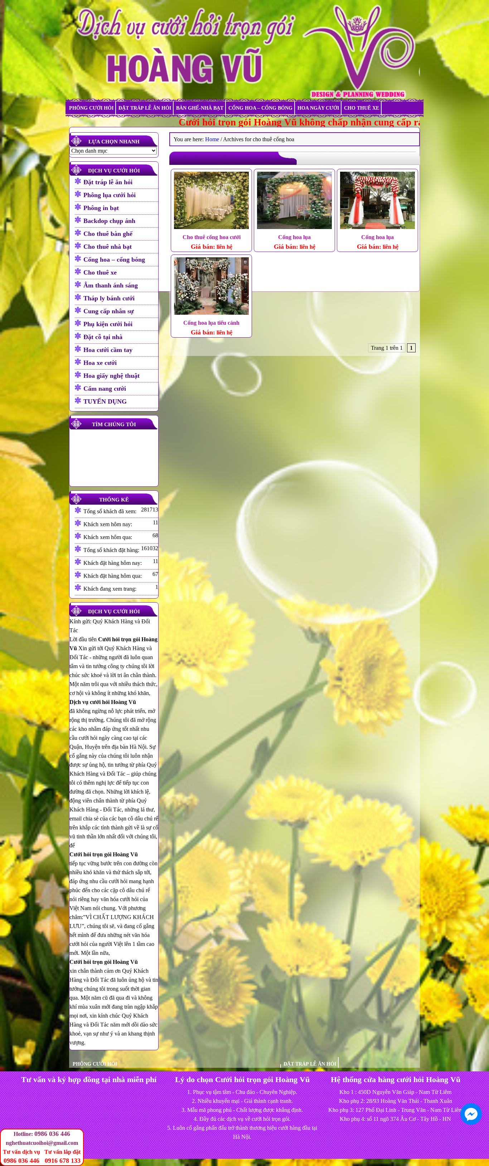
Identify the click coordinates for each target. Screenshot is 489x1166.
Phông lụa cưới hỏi (109, 195)
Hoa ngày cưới (318, 108)
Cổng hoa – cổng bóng (260, 108)
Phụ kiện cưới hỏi (107, 324)
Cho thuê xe (361, 108)
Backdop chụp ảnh (109, 220)
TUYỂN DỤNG (105, 401)
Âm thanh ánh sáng (110, 285)
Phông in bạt (101, 207)
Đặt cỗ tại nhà (102, 337)
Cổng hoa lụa (294, 237)
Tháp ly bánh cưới (109, 298)
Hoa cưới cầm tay (107, 349)
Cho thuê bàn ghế (107, 233)
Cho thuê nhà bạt (107, 246)
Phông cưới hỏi (91, 108)
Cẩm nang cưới (104, 388)
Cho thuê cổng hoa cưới (212, 237)
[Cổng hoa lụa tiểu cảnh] (211, 287)
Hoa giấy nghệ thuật (111, 375)
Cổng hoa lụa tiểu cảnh (211, 323)
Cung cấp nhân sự (108, 311)
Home (212, 139)
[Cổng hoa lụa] (294, 201)
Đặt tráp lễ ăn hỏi (144, 108)
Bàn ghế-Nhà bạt (199, 108)
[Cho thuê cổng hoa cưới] (211, 201)
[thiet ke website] (486, 1148)
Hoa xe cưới (100, 362)
